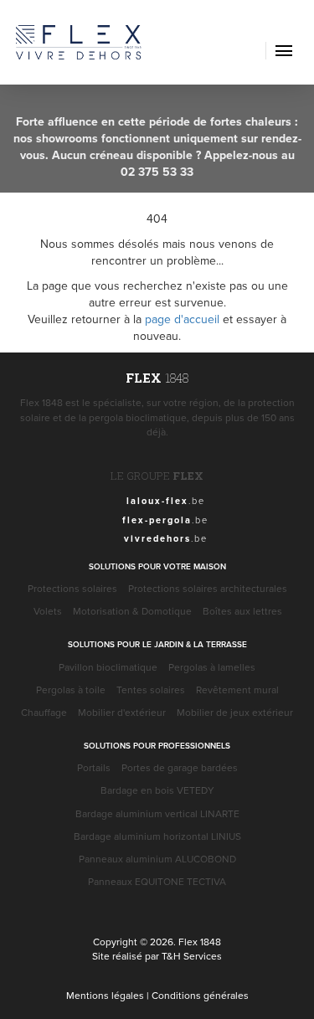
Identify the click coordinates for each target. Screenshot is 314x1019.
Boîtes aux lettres (242, 611)
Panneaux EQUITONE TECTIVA (157, 881)
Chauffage (44, 712)
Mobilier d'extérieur (122, 712)
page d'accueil (182, 319)
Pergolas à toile (71, 689)
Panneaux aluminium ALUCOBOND (157, 859)
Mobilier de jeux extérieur (235, 712)
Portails (94, 767)
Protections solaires (72, 588)
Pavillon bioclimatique (108, 667)
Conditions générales (200, 995)
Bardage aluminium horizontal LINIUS (157, 836)
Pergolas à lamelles (211, 667)
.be (165, 500)
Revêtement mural (237, 689)
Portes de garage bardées (179, 767)
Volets (47, 611)
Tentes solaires (150, 689)
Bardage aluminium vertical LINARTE (157, 813)
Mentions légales (105, 995)
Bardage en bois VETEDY (157, 790)
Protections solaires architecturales (207, 588)
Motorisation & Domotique (132, 611)
